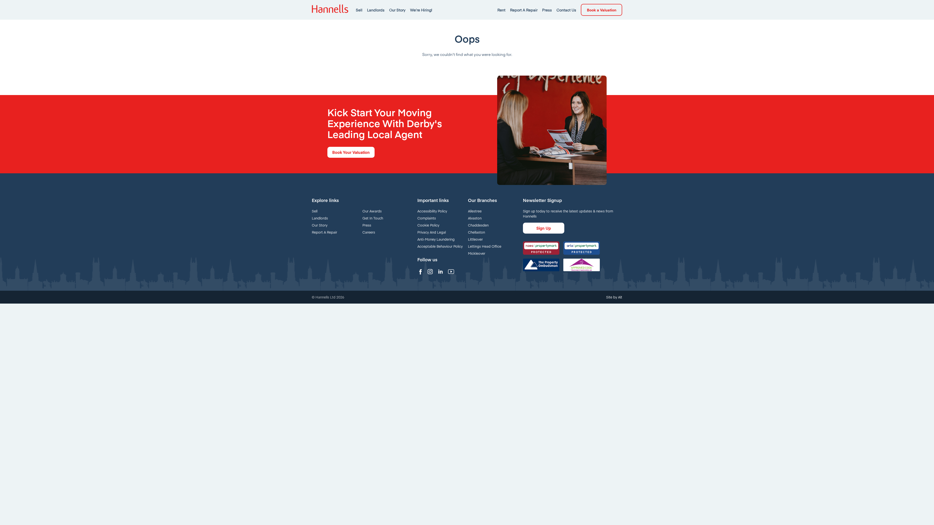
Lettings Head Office (484, 246)
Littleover (475, 239)
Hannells (330, 9)
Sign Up (543, 228)
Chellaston (476, 232)
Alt (620, 297)
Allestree (475, 211)
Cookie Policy (428, 225)
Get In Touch (372, 218)
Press (547, 9)
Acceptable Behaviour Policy (440, 246)
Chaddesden (478, 225)
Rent (501, 9)
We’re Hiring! (421, 9)
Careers (368, 232)
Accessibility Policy (432, 211)
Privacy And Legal (431, 232)
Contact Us (566, 9)
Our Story (397, 9)
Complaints (426, 218)
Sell (359, 9)
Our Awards (372, 211)
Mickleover (476, 253)
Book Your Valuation (351, 152)
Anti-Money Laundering (436, 239)
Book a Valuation (601, 9)
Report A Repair (524, 9)
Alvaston (475, 218)
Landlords (376, 9)
